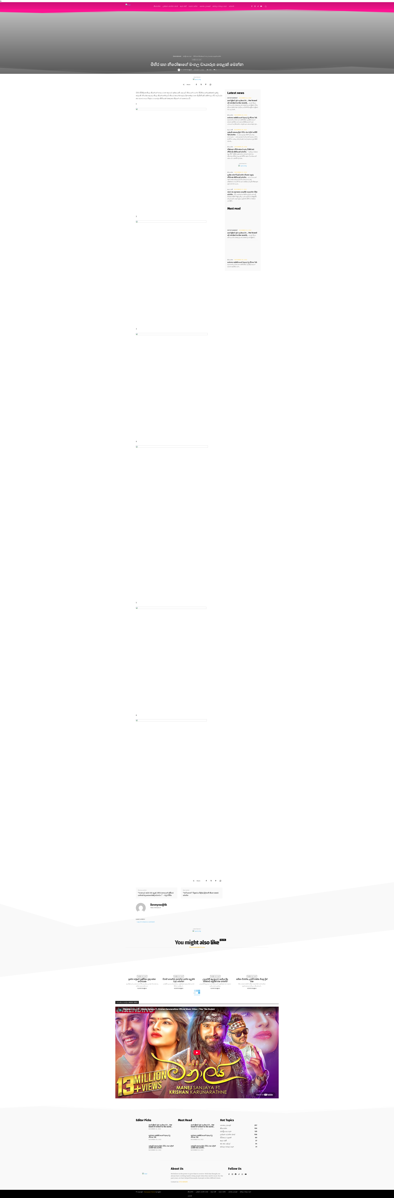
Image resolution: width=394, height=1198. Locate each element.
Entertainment (177, 56)
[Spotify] (236, 1174)
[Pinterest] (206, 84)
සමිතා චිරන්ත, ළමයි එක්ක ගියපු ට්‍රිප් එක (251, 980)
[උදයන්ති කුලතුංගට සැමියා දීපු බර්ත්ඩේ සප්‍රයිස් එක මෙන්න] (215, 964)
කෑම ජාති (230, 129)
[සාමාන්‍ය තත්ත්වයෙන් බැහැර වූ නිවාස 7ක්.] (242, 249)
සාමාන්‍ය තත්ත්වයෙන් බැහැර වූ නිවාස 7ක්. (242, 118)
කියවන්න (230, 115)
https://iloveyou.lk (155, 907)
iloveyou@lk (187, 69)
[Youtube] (261, 6)
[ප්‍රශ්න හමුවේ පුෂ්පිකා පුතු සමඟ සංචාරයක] (142, 964)
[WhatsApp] (210, 84)
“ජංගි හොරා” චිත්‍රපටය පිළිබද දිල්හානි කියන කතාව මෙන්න (201, 894)
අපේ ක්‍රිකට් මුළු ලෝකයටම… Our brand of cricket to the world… (160, 1126)
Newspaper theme (149, 1192)
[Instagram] (255, 6)
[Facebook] (252, 6)
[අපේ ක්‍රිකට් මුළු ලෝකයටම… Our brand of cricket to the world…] (242, 219)
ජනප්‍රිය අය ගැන (187, 56)
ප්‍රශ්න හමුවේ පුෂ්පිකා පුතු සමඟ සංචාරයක (142, 980)
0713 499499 (183, 1182)
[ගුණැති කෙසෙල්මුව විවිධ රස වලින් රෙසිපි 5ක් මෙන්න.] (141, 1149)
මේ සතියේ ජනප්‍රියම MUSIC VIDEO (127, 1002)
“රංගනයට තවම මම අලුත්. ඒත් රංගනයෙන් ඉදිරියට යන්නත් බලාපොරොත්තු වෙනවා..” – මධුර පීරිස (156, 894)
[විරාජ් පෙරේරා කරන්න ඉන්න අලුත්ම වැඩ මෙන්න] (178, 964)
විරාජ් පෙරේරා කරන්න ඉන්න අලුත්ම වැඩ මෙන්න (179, 980)
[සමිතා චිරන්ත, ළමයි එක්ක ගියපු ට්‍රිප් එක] (251, 964)
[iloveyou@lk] (179, 69)
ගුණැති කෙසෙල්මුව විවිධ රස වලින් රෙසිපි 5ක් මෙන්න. (161, 1147)
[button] (265, 6)
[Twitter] (201, 84)
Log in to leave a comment (146, 922)
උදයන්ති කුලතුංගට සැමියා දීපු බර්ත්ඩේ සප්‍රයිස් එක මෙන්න (215, 980)
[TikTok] (258, 6)
